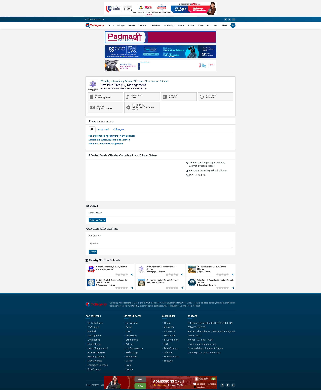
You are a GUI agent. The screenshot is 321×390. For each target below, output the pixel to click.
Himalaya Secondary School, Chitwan (134, 81)
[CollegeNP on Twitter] (229, 19)
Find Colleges (171, 348)
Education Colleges (98, 364)
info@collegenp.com (96, 19)
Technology (132, 352)
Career (129, 360)
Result (225, 25)
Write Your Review (97, 220)
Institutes (143, 25)
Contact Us (169, 331)
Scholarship (132, 339)
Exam (216, 25)
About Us (169, 327)
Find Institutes (171, 356)
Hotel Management (98, 348)
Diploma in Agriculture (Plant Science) (110, 140)
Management (95, 335)
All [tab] (92, 129)
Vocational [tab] (103, 129)
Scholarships (168, 25)
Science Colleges (96, 352)
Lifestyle (168, 360)
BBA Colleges (94, 343)
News (200, 25)
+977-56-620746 (197, 174)
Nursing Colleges (96, 356)
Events (181, 25)
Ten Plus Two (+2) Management (106, 144)
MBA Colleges (95, 360)
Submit (93, 251)
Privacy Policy (171, 339)
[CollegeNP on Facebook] (225, 19)
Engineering (94, 339)
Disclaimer (169, 335)
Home (111, 25)
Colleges (121, 25)
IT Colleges (93, 327)
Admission (155, 25)
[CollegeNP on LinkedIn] (233, 19)
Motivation (131, 356)
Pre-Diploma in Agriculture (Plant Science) (112, 136)
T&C (166, 343)
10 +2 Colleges (95, 322)
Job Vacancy (132, 322)
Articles (191, 25)
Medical (92, 331)
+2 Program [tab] (119, 129)
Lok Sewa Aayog (134, 348)
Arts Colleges (94, 369)
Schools (131, 25)
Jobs (208, 25)
